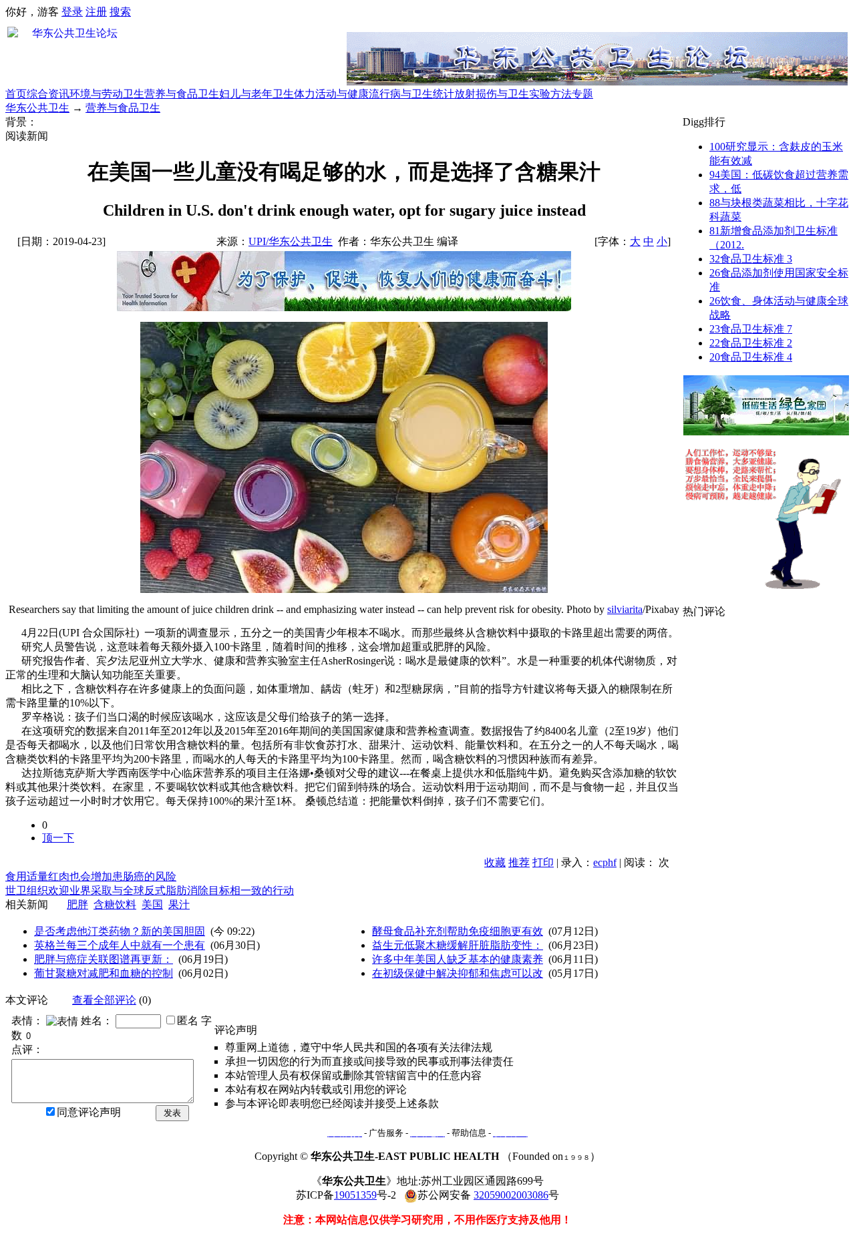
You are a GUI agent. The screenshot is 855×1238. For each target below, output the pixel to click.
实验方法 (550, 93)
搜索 (120, 11)
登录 (72, 11)
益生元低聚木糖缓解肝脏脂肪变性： (457, 945)
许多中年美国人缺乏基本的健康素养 (457, 959)
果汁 (179, 904)
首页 (16, 93)
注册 (96, 11)
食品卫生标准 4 (750, 357)
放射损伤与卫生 (491, 93)
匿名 (187, 1020)
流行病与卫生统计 (411, 93)
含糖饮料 (115, 904)
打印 (543, 862)
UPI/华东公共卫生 (290, 241)
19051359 (355, 1195)
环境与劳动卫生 (106, 93)
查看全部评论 (104, 1000)
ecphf (605, 862)
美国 (152, 904)
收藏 (495, 862)
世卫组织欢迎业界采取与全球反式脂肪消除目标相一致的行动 (149, 890)
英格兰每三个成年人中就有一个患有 (119, 945)
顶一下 (58, 837)
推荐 (519, 862)
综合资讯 (48, 93)
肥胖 (77, 904)
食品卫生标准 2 (750, 343)
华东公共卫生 (37, 108)
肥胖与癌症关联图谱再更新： (103, 959)
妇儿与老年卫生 (256, 93)
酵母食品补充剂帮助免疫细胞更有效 (457, 931)
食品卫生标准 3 (750, 258)
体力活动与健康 (331, 93)
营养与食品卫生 (181, 93)
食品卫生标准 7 (750, 329)
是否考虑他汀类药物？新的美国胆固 (119, 931)
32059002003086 (511, 1195)
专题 (582, 93)
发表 (172, 1113)
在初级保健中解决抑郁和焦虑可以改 (457, 973)
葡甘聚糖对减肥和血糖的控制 (103, 973)
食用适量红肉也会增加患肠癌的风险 (90, 876)
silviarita (625, 609)
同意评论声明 (89, 1112)
